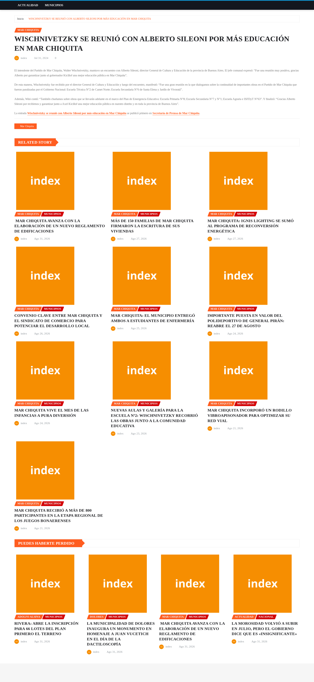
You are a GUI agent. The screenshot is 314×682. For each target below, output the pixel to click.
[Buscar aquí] (298, 5)
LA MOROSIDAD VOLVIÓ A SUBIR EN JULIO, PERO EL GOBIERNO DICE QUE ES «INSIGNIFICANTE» (265, 628)
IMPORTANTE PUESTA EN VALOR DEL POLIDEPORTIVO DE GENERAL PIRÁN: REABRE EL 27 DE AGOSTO (246, 320)
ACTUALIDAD (28, 5)
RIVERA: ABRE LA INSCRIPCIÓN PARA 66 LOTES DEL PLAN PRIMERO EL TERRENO (46, 628)
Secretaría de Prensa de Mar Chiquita (175, 113)
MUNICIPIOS (54, 5)
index (24, 58)
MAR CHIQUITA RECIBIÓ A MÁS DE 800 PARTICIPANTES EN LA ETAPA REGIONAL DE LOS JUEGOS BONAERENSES (58, 515)
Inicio (20, 18)
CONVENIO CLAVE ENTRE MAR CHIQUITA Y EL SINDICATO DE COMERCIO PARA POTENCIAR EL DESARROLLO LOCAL (58, 320)
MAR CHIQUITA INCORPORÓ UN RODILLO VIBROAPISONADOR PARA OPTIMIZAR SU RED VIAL (250, 415)
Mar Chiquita (27, 126)
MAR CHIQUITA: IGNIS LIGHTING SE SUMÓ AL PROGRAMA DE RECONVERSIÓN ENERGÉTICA (251, 225)
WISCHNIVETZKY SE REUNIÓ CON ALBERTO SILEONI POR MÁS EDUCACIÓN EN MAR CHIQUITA (90, 18)
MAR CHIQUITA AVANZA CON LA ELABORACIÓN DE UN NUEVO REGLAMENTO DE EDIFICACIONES (59, 225)
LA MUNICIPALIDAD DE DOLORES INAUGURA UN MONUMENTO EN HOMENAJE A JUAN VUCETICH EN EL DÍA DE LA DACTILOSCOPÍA (121, 633)
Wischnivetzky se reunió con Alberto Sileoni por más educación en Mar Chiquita (76, 113)
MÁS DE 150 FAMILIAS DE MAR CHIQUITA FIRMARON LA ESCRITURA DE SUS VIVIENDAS (152, 225)
